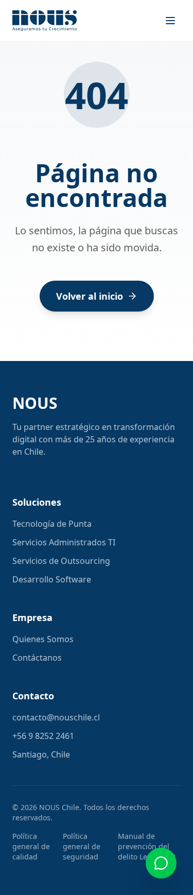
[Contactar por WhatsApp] (161, 863)
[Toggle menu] (170, 20)
